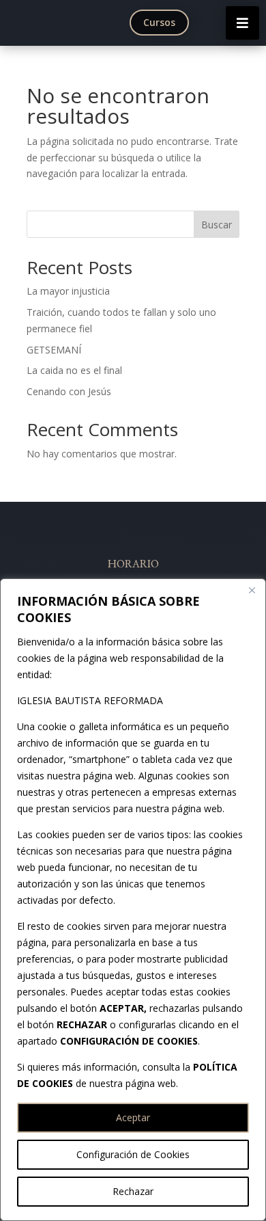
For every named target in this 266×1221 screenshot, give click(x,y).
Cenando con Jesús (69, 391)
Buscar (216, 224)
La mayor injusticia (68, 290)
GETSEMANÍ (54, 349)
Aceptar (133, 1117)
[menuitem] (162, 23)
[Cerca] (251, 590)
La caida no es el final (74, 370)
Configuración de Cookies (133, 1154)
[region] (133, 899)
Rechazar (133, 1191)
